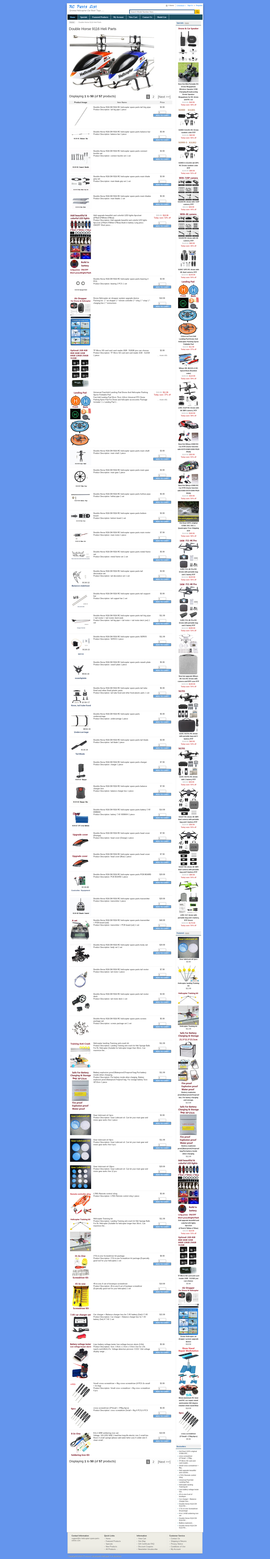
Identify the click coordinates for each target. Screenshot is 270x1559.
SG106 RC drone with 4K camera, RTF (188, 239)
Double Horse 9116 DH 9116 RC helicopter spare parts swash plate (121, 662)
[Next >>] (164, 97)
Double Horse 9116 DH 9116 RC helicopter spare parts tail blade (120, 740)
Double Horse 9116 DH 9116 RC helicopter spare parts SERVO (120, 637)
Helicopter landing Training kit (188, 984)
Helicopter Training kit (103, 1219)
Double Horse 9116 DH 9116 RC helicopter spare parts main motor (121, 532)
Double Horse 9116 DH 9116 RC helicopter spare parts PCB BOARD (122, 874)
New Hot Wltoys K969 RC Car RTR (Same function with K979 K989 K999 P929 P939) (188, 448)
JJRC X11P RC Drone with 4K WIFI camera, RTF (188, 409)
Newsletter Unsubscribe (148, 1549)
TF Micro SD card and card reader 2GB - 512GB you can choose (121, 350)
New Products (111, 1547)
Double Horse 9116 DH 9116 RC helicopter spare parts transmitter (121, 899)
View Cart (133, 17)
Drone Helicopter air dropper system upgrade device (116, 298)
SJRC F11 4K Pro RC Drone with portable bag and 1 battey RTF (188, 571)
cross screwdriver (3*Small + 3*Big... (186, 1457)
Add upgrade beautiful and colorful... (187, 1471)
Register (199, 5)
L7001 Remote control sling (105, 1194)
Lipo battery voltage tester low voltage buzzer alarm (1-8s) (118, 1344)
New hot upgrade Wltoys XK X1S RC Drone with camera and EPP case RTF (188, 678)
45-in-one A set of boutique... (185, 1495)
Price (162, 102)
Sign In (190, 5)
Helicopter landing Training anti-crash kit (111, 1043)
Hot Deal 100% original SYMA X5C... (188, 1452)
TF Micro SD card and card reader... (187, 1462)
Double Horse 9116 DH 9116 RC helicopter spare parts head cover (121, 854)
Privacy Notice (177, 1544)
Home (72, 17)
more (187, 23)
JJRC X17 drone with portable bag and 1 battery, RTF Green (188, 917)
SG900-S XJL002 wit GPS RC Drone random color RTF (188, 165)
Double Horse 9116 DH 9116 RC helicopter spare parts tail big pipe (122, 107)
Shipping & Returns (179, 1541)
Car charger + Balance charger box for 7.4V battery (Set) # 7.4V (120, 1314)
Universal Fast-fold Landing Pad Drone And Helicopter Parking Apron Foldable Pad (188, 340)
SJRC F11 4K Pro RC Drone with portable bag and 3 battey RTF (188, 622)
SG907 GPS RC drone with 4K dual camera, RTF (188, 271)
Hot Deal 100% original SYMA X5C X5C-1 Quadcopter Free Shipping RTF (188, 527)
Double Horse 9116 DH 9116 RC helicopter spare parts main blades (122, 196)
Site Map (142, 1541)
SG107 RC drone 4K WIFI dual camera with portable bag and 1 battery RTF (188, 819)
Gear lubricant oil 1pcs (103, 1115)
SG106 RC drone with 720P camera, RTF (188, 203)
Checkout (180, 6)
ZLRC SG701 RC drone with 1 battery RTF (188, 778)
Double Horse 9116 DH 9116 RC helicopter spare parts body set (120, 945)
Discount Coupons (145, 1547)
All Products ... (112, 1549)
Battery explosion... (186, 1523)
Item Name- (122, 102)
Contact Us (147, 17)
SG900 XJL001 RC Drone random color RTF (188, 131)
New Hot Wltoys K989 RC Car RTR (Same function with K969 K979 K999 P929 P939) (188, 489)
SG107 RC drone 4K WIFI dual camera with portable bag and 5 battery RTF (188, 869)
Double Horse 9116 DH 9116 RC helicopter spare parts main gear (121, 470)
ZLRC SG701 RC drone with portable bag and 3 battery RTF (188, 736)
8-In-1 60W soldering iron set (105, 1433)
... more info (162, 355)
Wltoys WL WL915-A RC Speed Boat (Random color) (188, 370)
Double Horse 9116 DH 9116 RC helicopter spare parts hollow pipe (121, 494)
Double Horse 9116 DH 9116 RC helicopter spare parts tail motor (121, 969)
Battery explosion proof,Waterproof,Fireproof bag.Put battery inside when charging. (188, 1150)
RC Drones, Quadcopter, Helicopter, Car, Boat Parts (101, 1556)
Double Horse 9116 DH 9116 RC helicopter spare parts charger (120, 762)
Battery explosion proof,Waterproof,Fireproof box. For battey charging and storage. (188, 1096)
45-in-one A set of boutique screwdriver (110, 1284)
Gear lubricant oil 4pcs (103, 1140)
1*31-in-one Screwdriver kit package (108, 1256)
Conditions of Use (178, 1547)
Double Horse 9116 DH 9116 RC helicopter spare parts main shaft (121, 451)
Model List (161, 17)
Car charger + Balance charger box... (187, 1500)
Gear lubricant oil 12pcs (103, 1166)
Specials (83, 17)
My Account (118, 17)
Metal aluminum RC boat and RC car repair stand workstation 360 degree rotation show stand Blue (188, 1402)
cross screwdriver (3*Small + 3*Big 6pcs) (111, 1408)
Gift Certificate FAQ (146, 1544)
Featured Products (100, 17)
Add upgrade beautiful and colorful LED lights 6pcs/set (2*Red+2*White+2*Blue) (188, 1224)
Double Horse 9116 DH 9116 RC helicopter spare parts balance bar (121, 132)
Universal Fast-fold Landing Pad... (186, 1481)
